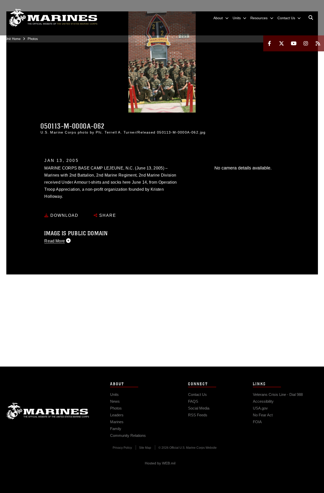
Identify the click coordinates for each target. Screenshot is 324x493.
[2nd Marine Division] (53, 18)
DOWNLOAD (63, 215)
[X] (281, 43)
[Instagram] (306, 43)
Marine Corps (47, 411)
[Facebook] (269, 43)
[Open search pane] (311, 17)
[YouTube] (294, 43)
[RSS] (318, 43)
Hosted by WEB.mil (160, 463)
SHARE (107, 215)
